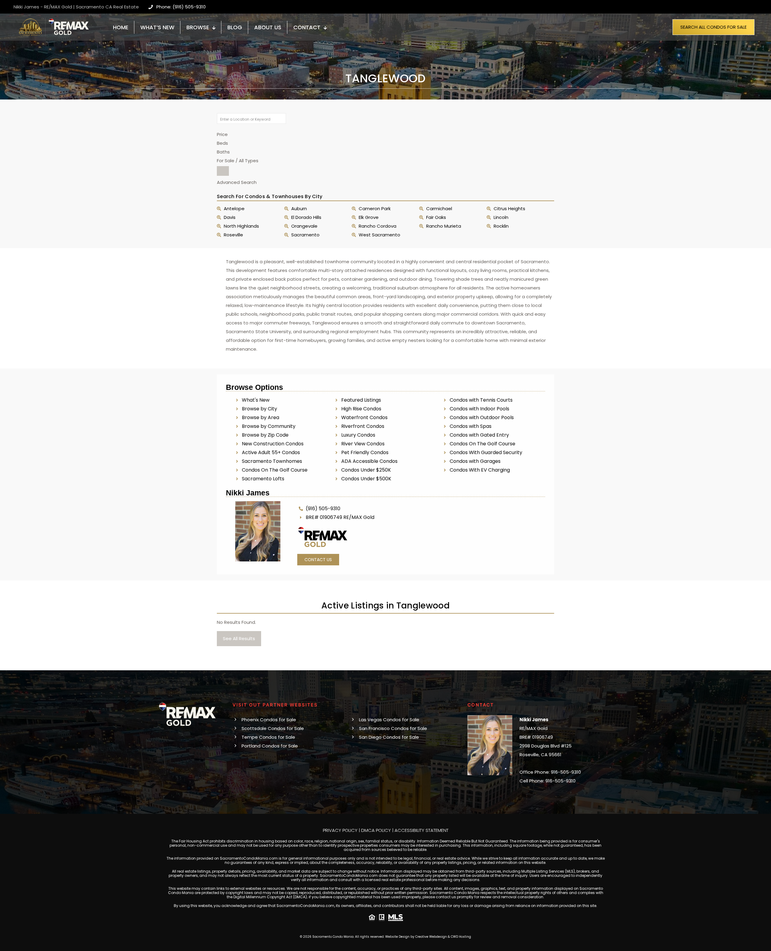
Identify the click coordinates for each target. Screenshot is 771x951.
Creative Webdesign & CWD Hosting (443, 936)
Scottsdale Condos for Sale (273, 728)
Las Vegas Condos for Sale (389, 719)
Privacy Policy (340, 830)
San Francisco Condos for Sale (393, 728)
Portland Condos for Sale (270, 746)
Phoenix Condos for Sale (269, 719)
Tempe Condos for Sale (268, 737)
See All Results (239, 638)
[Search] (223, 171)
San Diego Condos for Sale (389, 737)
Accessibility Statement (421, 830)
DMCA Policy (376, 830)
